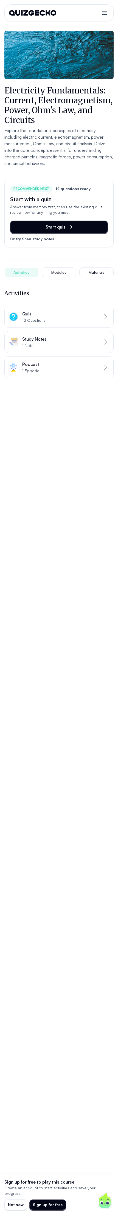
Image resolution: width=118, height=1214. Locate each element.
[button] (59, 317)
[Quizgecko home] (32, 12)
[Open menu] (104, 12)
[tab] (21, 272)
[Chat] (105, 1201)
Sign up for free (48, 1204)
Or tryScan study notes (32, 238)
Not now (16, 1204)
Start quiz (56, 227)
